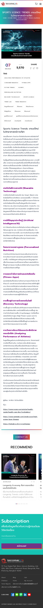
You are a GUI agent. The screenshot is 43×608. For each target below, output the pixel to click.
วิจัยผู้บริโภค (7, 111)
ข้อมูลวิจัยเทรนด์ (8, 106)
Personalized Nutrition (12, 92)
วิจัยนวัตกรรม (29, 106)
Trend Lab (7, 102)
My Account (28, 581)
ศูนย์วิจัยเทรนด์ (8, 116)
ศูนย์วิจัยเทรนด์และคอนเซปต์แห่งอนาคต (27, 116)
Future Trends (9, 87)
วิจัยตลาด (19, 106)
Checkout (4, 581)
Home (5, 18)
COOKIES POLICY (32, 604)
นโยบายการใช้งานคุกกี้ (31, 584)
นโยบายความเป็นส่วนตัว (8, 587)
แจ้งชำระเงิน (17, 587)
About (3, 577)
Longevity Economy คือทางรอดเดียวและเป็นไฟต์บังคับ (18, 486)
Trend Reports (6, 584)
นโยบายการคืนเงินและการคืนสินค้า (23, 584)
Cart (25, 577)
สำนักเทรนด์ (7, 121)
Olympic (21, 87)
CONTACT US (21, 437)
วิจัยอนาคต (18, 111)
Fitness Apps (26, 83)
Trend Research (20, 102)
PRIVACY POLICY (22, 604)
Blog (14, 577)
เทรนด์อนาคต (28, 121)
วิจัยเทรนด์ (27, 111)
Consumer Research (11, 83)
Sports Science (29, 97)
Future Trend (12, 18)
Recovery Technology (12, 97)
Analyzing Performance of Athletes (17, 78)
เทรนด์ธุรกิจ (17, 121)
